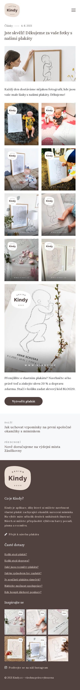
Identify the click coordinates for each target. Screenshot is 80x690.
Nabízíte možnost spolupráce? (23, 585)
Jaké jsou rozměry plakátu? (21, 567)
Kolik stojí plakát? (15, 554)
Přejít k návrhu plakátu (24, 534)
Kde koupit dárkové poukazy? (22, 592)
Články (8, 25)
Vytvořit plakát (23, 401)
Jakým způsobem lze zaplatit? (22, 573)
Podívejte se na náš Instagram (28, 667)
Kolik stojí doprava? (16, 560)
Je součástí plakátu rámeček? (22, 579)
